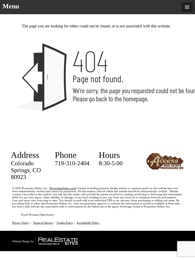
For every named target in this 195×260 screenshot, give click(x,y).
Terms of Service (43, 222)
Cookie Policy (65, 222)
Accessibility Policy (88, 222)
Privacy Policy (20, 222)
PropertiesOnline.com (62, 188)
